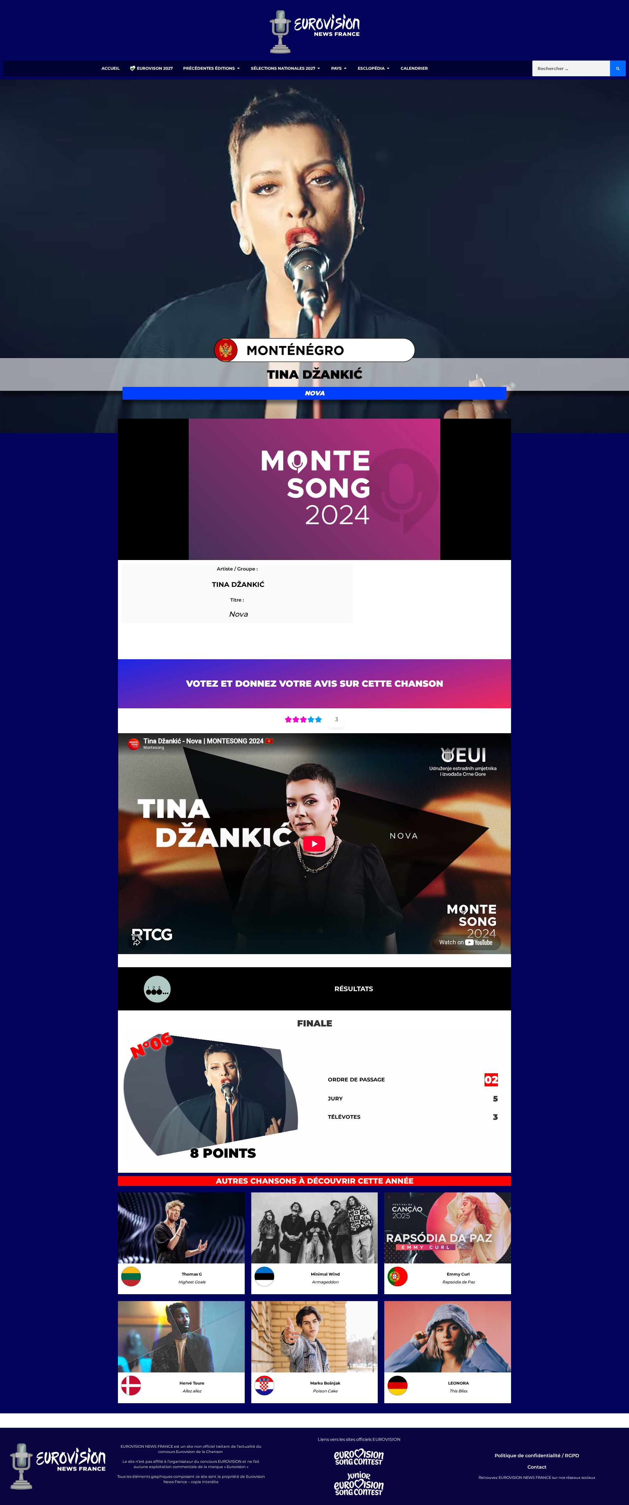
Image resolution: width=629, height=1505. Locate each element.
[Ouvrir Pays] (345, 68)
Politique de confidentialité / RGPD (537, 1456)
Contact (536, 1467)
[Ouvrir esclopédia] (388, 68)
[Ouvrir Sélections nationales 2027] (319, 68)
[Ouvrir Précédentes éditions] (238, 68)
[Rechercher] (618, 68)
